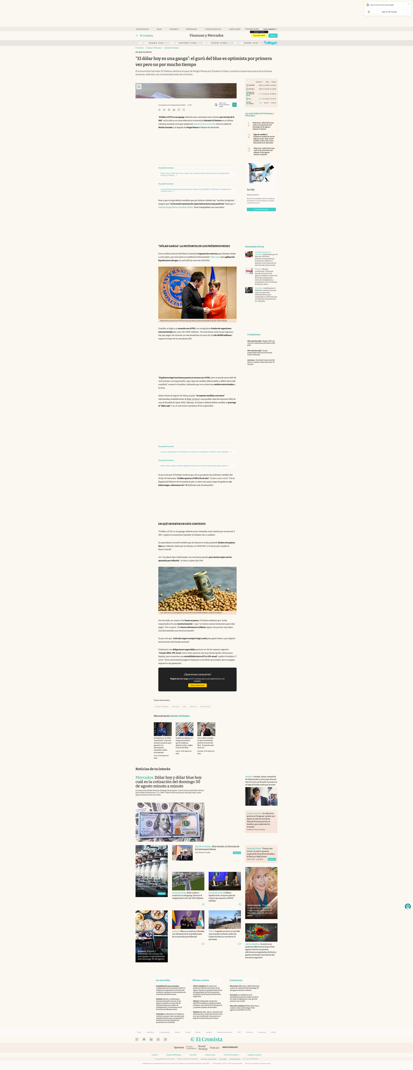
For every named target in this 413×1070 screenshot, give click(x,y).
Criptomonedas (164, 1032)
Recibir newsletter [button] (262, 209)
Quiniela (208, 1032)
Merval (198, 1032)
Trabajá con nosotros (254, 1055)
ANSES (273, 1032)
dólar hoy (193, 706)
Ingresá (273, 35)
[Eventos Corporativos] (191, 1048)
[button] (408, 907)
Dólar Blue (150, 1032)
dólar (184, 706)
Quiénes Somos (210, 1055)
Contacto (155, 1055)
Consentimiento (235, 1059)
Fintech (187, 1032)
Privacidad (223, 1059)
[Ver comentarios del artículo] (184, 110)
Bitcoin (177, 1032)
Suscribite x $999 (259, 35)
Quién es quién (234, 29)
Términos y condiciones (208, 1059)
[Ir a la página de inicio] (146, 35)
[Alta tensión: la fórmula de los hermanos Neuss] (182, 856)
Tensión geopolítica (213, 29)
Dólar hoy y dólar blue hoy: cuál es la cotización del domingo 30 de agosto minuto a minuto (263, 126)
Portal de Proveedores (231, 1055)
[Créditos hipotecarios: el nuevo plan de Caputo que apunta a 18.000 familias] (225, 881)
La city (251, 189)
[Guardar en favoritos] (234, 105)
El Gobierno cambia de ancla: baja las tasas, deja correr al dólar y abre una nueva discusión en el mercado (264, 138)
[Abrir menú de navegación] (137, 35)
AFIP (239, 1032)
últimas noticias (142, 29)
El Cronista (140, 48)
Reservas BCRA (191, 29)
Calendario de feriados (224, 1032)
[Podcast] (214, 1048)
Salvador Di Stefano (171, 48)
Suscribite (193, 1055)
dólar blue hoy (205, 706)
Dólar (159, 29)
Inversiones (262, 1032)
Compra (273, 82)
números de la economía (204, 124)
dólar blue (175, 706)
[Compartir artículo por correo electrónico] (179, 110)
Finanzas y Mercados (154, 48)
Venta (267, 82)
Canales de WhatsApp (173, 1055)
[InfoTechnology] (230, 1048)
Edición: (269, 29)
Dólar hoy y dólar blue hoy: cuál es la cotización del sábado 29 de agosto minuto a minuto (264, 151)
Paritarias (249, 1032)
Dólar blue (174, 29)
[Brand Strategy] (203, 1048)
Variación (258, 82)
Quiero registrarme (197, 685)
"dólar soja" (215, 257)
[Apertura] (179, 1047)
